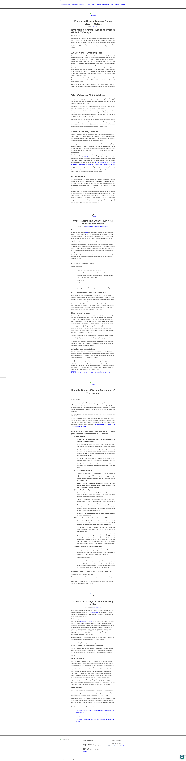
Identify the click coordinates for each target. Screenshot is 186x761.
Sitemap (85, 751)
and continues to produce (93, 612)
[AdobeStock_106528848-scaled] (93, 385)
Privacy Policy (81, 759)
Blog (94, 26)
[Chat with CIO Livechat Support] (182, 757)
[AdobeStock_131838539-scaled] (93, 215)
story (86, 232)
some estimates (76, 325)
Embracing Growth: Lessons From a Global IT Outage (93, 22)
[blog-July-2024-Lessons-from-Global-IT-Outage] (93, 15)
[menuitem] (89, 4)
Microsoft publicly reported (86, 621)
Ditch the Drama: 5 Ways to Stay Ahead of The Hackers (93, 391)
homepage (91, 395)
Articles (94, 607)
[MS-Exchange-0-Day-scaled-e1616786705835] (93, 596)
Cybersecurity (88, 226)
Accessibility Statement (89, 759)
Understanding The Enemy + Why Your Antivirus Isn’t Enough (93, 222)
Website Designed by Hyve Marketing (100, 759)
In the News (97, 26)
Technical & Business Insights (102, 226)
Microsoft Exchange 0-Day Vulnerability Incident (93, 603)
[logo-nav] (72, 4)
